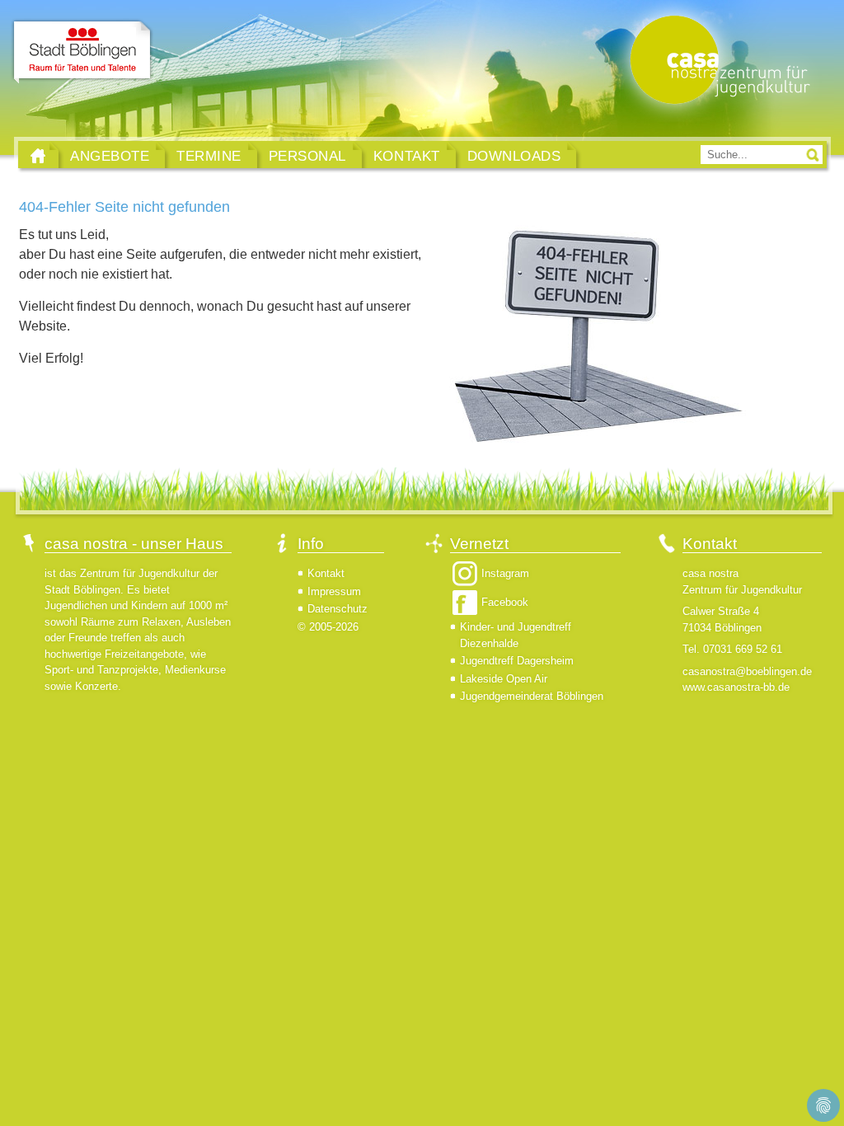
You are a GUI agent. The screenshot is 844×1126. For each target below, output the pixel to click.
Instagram (505, 573)
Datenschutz (337, 609)
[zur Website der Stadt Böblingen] (82, 52)
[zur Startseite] (716, 61)
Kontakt (406, 156)
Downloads (514, 156)
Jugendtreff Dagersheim (517, 660)
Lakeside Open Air (503, 679)
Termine (208, 156)
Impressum (334, 591)
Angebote (109, 156)
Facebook (504, 602)
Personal (307, 156)
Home (38, 156)
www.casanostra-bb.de (736, 687)
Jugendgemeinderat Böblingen (531, 696)
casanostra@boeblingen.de (747, 671)
